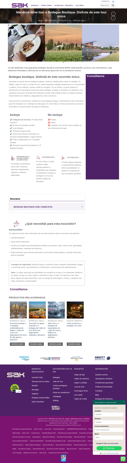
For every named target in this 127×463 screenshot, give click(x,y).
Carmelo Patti (37, 377)
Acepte (107, 443)
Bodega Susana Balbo (41, 398)
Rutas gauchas (36, 437)
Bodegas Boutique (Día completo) (33, 207)
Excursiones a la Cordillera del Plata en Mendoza (92, 433)
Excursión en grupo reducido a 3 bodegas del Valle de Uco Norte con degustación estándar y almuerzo (37, 329)
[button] (10, 43)
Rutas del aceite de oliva (80, 445)
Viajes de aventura (81, 379)
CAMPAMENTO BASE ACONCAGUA (77, 429)
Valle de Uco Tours (72, 449)
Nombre (98, 419)
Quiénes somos (101, 375)
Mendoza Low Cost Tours (30, 452)
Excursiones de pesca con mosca (21, 437)
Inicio (40, 20)
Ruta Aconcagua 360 (59, 429)
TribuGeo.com (76, 425)
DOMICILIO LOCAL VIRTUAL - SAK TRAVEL (63, 423)
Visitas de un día (65, 20)
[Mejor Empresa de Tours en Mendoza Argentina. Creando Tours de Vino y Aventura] (19, 5)
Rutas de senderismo (61, 393)
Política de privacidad (103, 387)
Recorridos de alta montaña (64, 437)
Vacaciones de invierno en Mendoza (58, 452)
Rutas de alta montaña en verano (77, 441)
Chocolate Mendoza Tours (49, 433)
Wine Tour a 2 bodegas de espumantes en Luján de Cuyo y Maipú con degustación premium (54, 330)
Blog (97, 395)
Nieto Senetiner (38, 402)
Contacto (105, 1)
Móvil (97, 434)
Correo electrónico (102, 426)
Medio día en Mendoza (49, 437)
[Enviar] (113, 5)
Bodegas (34, 5)
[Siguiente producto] (113, 14)
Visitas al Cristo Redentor (37, 441)
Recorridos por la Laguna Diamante (22, 429)
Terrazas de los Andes (40, 382)
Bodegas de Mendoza (104, 399)
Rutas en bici (25, 433)
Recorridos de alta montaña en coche (56, 441)
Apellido (98, 411)
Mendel (35, 386)
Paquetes (69, 5)
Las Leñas (80, 5)
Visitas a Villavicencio (84, 449)
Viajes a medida (80, 383)
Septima (35, 394)
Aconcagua (59, 5)
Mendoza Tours (51, 20)
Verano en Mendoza (48, 445)
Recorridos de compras (24, 449)
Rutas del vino (79, 20)
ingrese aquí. (78, 421)
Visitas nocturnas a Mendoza (33, 445)
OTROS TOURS (46, 5)
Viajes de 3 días (80, 399)
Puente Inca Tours (92, 441)
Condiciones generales (104, 383)
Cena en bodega (17, 452)
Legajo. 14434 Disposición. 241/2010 (77, 419)
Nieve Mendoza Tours (39, 449)
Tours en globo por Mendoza (20, 441)
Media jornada (16, 433)
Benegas (35, 390)
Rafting (56, 401)
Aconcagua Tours (81, 391)
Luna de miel (79, 387)
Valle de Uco (58, 382)
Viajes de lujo (79, 375)
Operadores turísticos (103, 379)
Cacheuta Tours (35, 433)
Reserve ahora (17, 344)
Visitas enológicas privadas (60, 387)
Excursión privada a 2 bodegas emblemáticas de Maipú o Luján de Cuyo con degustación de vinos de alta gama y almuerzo (18, 331)
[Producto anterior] (113, 18)
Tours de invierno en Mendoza (64, 445)
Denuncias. (85, 421)
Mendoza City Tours (17, 445)
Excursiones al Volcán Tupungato (56, 449)
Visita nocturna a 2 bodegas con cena (74, 324)
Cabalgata (57, 396)
